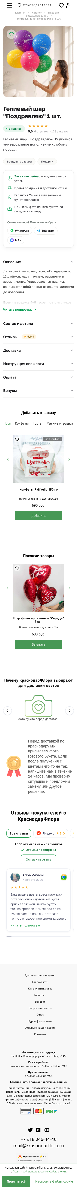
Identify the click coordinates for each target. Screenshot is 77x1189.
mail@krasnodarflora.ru (38, 1146)
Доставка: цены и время (40, 975)
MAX (18, 240)
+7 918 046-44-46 (38, 1139)
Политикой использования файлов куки (39, 1171)
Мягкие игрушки (60, 423)
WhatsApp (22, 230)
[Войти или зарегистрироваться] (68, 5)
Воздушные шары (19, 161)
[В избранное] (11, 34)
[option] (38, 61)
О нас (40, 1014)
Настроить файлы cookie (54, 1181)
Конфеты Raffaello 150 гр (38, 489)
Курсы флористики (40, 1021)
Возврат (40, 1001)
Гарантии (40, 995)
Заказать (38, 644)
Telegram (48, 230)
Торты (37, 423)
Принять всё (16, 1181)
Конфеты (22, 423)
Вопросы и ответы (40, 1008)
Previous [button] (8, 459)
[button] (9, 5)
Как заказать (40, 981)
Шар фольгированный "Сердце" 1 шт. (38, 619)
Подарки (47, 161)
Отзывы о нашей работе (40, 1027)
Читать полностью (18, 309)
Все (8, 423)
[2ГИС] (64, 877)
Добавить (38, 516)
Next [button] (69, 459)
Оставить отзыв (38, 859)
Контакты (40, 1034)
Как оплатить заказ (40, 988)
